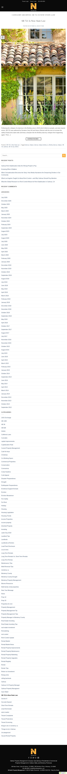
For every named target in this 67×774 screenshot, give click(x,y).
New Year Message (7, 590)
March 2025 (5, 211)
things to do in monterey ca (9, 725)
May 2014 (4, 383)
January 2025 (5, 214)
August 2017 (5, 333)
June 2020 (4, 245)
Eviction (3, 492)
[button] (2, 7)
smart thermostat (6, 709)
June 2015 (4, 356)
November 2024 (6, 218)
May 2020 (4, 248)
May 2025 (4, 207)
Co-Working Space (7, 458)
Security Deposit (6, 702)
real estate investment (8, 627)
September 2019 (6, 275)
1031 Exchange (6, 417)
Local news (4, 549)
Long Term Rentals (7, 553)
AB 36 (3, 424)
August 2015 (5, 350)
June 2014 (4, 380)
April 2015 (4, 360)
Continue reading (33, 139)
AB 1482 (4, 421)
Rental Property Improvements (10, 648)
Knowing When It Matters (9, 169)
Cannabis (4, 438)
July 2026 (4, 197)
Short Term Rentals (7, 705)
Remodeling (5, 631)
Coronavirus (5, 468)
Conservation (5, 465)
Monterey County (6, 573)
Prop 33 (3, 600)
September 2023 (6, 228)
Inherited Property (6, 526)
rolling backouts (6, 678)
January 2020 (5, 262)
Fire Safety (4, 499)
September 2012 (6, 407)
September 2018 (6, 316)
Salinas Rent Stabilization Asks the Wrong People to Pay (18, 166)
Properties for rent (6, 604)
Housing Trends (6, 516)
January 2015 (5, 370)
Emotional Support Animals (9, 489)
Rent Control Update (7, 637)
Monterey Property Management (11, 580)
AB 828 (3, 428)
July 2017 (4, 336)
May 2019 (4, 289)
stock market (5, 712)
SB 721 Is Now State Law (33, 21)
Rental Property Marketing (9, 654)
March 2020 (5, 255)
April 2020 (4, 251)
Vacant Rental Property (8, 736)
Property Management (8, 607)
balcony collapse (29, 145)
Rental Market (5, 641)
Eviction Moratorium (7, 495)
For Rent (4, 502)
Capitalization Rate (7, 444)
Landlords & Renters (7, 543)
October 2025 (5, 204)
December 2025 (6, 201)
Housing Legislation (7, 512)
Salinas (3, 681)
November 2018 (6, 309)
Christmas (4, 455)
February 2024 (5, 224)
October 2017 (5, 326)
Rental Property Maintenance (10, 651)
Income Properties (7, 519)
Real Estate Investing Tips (9, 624)
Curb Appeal (5, 475)
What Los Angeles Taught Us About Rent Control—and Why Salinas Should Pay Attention (29, 178)
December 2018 (6, 306)
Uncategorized (5, 732)
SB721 (16, 146)
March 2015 (5, 363)
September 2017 (6, 329)
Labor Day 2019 (6, 533)
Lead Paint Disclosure (8, 546)
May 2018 (4, 319)
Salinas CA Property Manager (10, 685)
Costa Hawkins (6, 472)
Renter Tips (4, 668)
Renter (3, 665)
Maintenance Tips (6, 563)
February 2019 (5, 299)
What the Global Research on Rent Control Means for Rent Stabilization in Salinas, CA (28, 181)
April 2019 (4, 292)
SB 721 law (11, 146)
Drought (3, 482)
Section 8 (4, 698)
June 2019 (4, 285)
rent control (4, 634)
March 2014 (5, 390)
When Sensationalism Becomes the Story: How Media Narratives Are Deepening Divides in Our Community (30, 174)
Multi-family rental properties (10, 587)
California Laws (6, 434)
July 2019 (4, 282)
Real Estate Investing (7, 621)
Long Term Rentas (7, 560)
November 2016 (6, 339)
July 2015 (4, 353)
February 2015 (5, 366)
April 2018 (4, 322)
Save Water (4, 692)
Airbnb (3, 431)
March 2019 (5, 295)
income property (6, 522)
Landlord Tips (5, 536)
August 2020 (5, 238)
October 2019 (5, 272)
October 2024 (5, 221)
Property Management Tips (9, 614)
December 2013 (6, 397)
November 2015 (6, 343)
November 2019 (6, 268)
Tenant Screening (6, 722)
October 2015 (5, 346)
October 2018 (5, 312)
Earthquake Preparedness (9, 485)
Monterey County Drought (9, 577)
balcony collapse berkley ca (41, 145)
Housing (4, 509)
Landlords (4, 539)
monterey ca (5, 570)
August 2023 (5, 231)
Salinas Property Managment (10, 688)
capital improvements (7, 441)
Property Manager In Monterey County (13, 617)
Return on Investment (7, 671)
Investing (4, 529)
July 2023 (4, 234)
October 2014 (5, 373)
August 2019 (5, 278)
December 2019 (6, 265)
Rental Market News (7, 644)
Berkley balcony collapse (55, 145)
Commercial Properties (8, 461)
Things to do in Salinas (8, 729)
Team (42, 25)
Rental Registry (6, 661)
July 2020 (4, 241)
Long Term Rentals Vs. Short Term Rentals (14, 556)
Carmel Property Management (10, 448)
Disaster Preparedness (8, 478)
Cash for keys (5, 451)
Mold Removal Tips (7, 566)
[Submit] (64, 155)
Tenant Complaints (7, 715)
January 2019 (5, 302)
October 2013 (5, 404)
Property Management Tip (9, 610)
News (3, 593)
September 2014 (6, 377)
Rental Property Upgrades (9, 658)
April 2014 (4, 387)
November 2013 (6, 400)
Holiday (3, 505)
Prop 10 (3, 597)
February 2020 (5, 258)
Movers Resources (7, 583)
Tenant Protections (7, 719)
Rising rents (5, 675)
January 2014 (5, 394)
